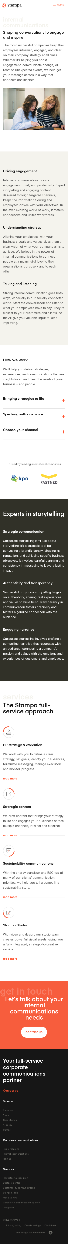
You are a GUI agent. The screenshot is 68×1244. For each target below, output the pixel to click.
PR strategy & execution (15, 1178)
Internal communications (16, 1154)
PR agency (8, 1207)
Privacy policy (13, 1225)
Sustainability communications (19, 1187)
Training (7, 1158)
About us (8, 1110)
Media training (10, 1197)
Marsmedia (38, 1232)
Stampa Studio (10, 1192)
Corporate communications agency (21, 1202)
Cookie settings (33, 1225)
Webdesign (21, 1232)
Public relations (11, 1149)
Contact (7, 1130)
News (6, 1115)
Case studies (10, 1120)
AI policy (7, 1125)
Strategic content (12, 1183)
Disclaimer (50, 1225)
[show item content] (63, 400)
